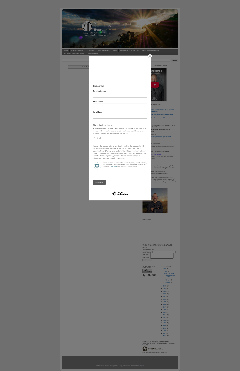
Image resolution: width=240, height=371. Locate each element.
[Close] (150, 56)
